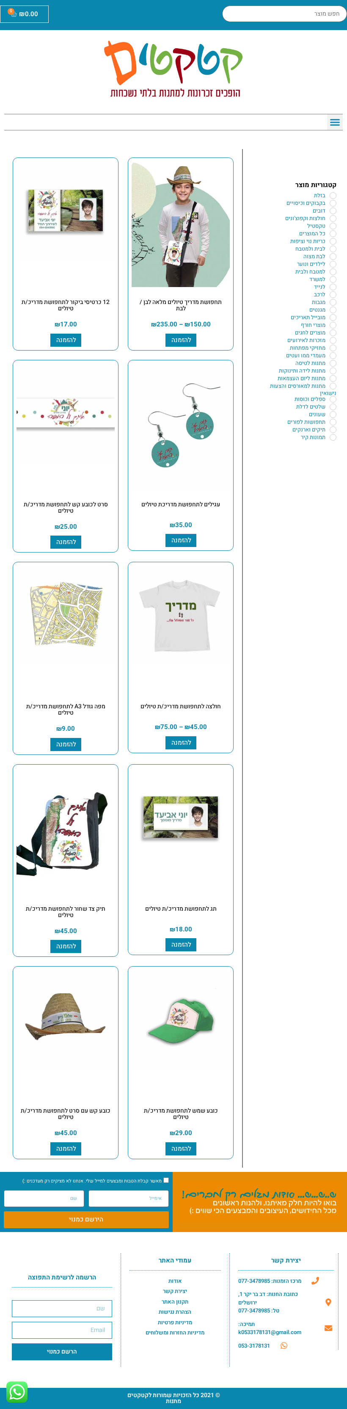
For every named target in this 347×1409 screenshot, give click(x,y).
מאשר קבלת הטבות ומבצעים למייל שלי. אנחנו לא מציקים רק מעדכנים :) (92, 1181)
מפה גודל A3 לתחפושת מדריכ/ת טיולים (65, 709)
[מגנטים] (333, 310)
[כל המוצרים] (333, 233)
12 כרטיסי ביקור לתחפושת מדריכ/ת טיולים (66, 305)
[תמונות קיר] (333, 437)
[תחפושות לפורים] (333, 422)
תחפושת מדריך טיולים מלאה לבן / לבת (181, 305)
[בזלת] (333, 195)
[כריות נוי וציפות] (333, 241)
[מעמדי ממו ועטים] (333, 355)
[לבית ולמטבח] (333, 249)
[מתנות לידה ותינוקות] (333, 370)
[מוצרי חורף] (333, 325)
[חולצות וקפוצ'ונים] (333, 218)
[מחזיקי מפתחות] (333, 348)
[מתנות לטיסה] (333, 363)
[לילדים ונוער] (333, 264)
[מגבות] (333, 302)
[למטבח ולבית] (333, 271)
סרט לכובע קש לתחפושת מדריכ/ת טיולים (66, 507)
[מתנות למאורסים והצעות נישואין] (333, 386)
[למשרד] (333, 279)
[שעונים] (333, 414)
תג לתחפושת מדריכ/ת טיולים (181, 908)
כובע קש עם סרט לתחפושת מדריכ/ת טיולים (65, 1114)
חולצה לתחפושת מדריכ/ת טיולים (180, 706)
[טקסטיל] (333, 226)
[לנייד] (333, 287)
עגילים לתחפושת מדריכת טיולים (180, 504)
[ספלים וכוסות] (333, 399)
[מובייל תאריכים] (333, 317)
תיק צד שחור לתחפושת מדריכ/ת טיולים (65, 912)
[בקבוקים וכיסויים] (333, 203)
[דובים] (333, 210)
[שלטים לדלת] (333, 406)
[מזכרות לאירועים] (333, 340)
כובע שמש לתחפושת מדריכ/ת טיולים (181, 1114)
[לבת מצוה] (333, 256)
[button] (335, 122)
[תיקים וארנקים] (333, 429)
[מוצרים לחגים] (333, 332)
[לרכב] (333, 294)
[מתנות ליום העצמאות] (333, 378)
